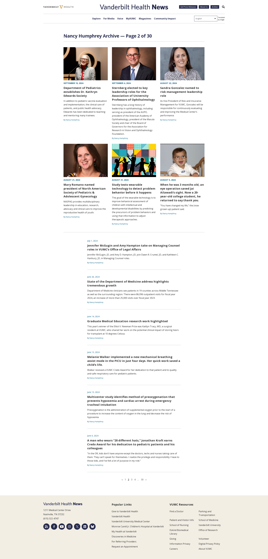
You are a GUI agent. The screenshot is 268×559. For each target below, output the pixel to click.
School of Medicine (208, 520)
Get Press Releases (188, 7)
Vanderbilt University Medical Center (131, 521)
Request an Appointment (125, 546)
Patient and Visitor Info (182, 520)
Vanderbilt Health (121, 516)
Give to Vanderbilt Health (125, 511)
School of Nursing (179, 525)
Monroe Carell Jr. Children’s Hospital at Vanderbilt (138, 526)
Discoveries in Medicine (124, 536)
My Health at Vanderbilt (124, 531)
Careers (174, 548)
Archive (215, 7)
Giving (173, 538)
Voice (120, 18)
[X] (77, 526)
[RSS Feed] (46, 526)
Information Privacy (180, 543)
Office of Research (208, 530)
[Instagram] (69, 526)
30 (142, 479)
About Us (204, 7)
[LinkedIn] (85, 526)
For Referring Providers (124, 541)
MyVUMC (131, 18)
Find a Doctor (177, 511)
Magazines (145, 18)
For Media (108, 18)
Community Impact (165, 18)
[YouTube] (62, 526)
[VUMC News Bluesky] (92, 526)
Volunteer (204, 538)
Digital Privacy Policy (209, 543)
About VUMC (205, 548)
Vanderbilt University (210, 525)
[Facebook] (54, 526)
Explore (96, 18)
